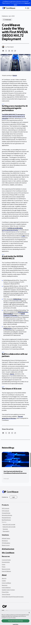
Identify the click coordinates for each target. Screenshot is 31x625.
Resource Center (6, 569)
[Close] (29, 612)
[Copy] (15, 51)
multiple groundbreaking (15, 228)
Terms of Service (6, 594)
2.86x (23, 236)
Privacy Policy (5, 592)
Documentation (6, 562)
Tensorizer (5, 529)
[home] (9, 8)
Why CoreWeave (8, 552)
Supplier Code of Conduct (8, 589)
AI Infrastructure (8, 549)
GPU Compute (5, 508)
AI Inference (5, 540)
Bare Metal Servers (6, 520)
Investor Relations (6, 587)
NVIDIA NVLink (17, 299)
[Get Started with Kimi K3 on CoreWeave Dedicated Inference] (15, 467)
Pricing (3, 566)
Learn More (15, 624)
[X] (6, 51)
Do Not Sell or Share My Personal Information (13, 596)
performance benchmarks (10, 230)
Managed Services (6, 517)
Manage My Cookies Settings (15, 620)
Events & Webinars (6, 571)
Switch (12, 374)
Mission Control (5, 545)
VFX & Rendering (6, 543)
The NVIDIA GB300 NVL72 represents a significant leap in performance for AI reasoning (13, 116)
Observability (6, 531)
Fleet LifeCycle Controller (9, 524)
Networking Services (7, 515)
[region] (15, 617)
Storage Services (6, 513)
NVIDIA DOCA (7, 328)
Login (13, 497)
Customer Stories (6, 560)
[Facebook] (9, 51)
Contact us (5, 497)
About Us (4, 578)
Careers (4, 580)
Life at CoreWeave (6, 583)
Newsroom (4, 585)
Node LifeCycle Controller (9, 526)
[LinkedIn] (3, 51)
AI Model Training (6, 538)
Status (3, 564)
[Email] (12, 51)
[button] (28, 8)
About (4, 575)
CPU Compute (5, 510)
